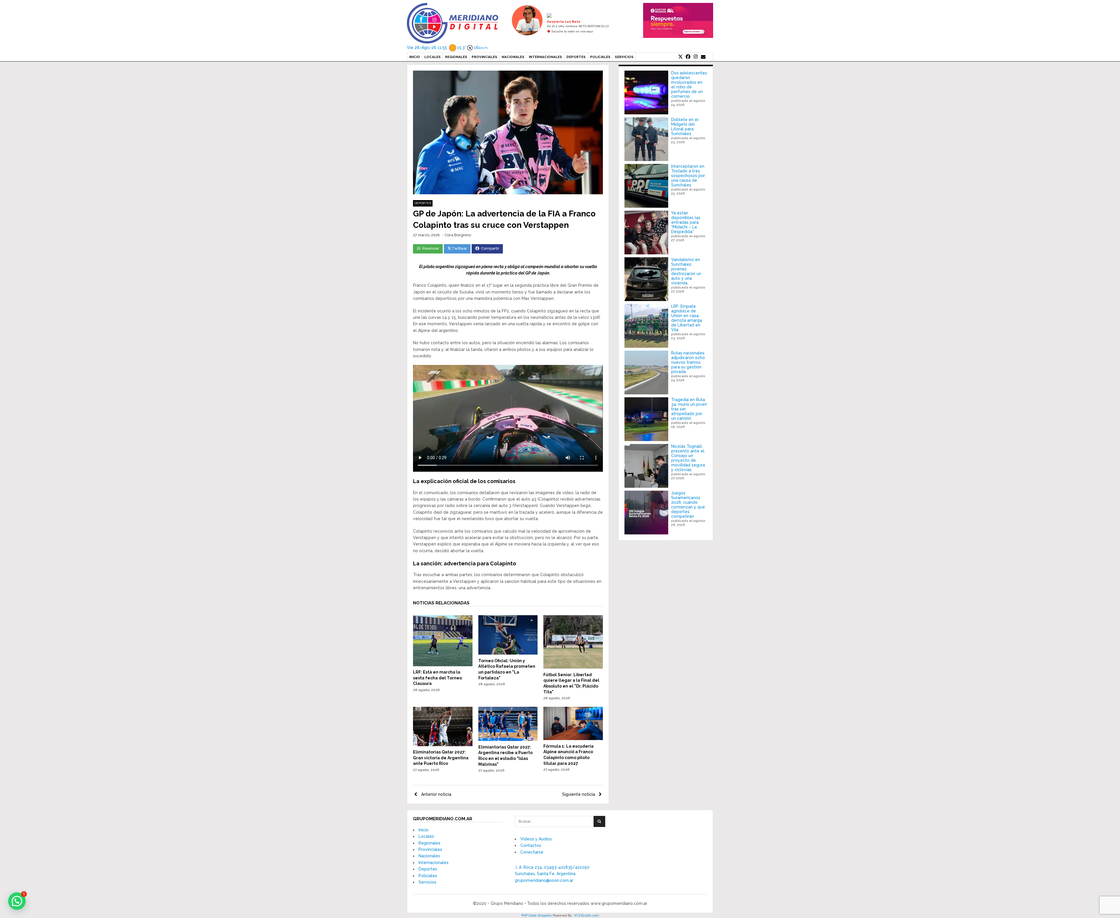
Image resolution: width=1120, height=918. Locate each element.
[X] (680, 57)
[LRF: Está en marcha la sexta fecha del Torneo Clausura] (443, 664)
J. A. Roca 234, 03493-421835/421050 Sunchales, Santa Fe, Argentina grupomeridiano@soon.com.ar (552, 874)
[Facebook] (688, 57)
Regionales (456, 57)
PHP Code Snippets (536, 915)
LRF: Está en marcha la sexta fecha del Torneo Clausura (437, 678)
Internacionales (545, 57)
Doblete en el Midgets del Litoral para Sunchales (685, 126)
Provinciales (484, 57)
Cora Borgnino (457, 235)
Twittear (459, 248)
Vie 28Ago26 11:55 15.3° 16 (447, 47)
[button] (17, 901)
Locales (432, 57)
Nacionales (513, 57)
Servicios (624, 57)
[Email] (703, 57)
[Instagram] (695, 57)
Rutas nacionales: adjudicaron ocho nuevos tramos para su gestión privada (688, 362)
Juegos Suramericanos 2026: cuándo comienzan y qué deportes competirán (688, 505)
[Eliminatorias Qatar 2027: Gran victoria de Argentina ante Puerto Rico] (443, 744)
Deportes (576, 57)
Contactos (530, 845)
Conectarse (531, 852)
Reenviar (430, 248)
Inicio (414, 57)
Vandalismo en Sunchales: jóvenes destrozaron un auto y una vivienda (686, 271)
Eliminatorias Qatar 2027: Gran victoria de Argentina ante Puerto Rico (440, 758)
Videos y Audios (536, 839)
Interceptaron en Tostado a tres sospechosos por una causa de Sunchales (688, 175)
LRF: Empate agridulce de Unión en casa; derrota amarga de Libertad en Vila (686, 318)
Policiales (600, 57)
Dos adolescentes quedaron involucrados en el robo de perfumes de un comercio (689, 85)
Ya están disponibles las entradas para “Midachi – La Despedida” (685, 222)
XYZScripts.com (586, 915)
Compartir (490, 248)
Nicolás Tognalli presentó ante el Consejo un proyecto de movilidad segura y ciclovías (688, 458)
